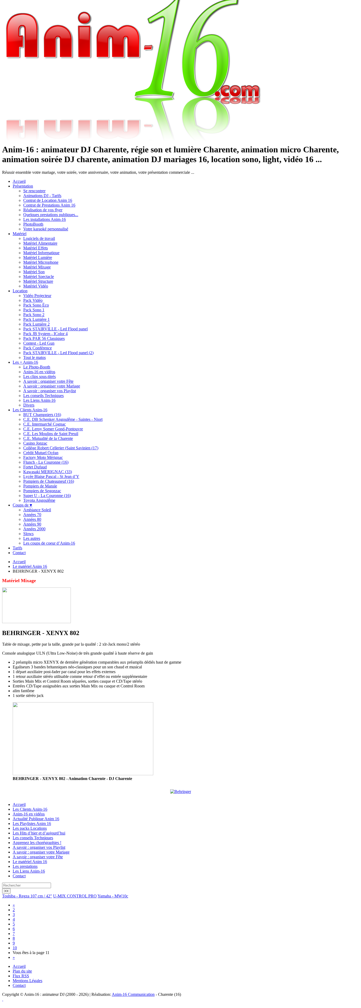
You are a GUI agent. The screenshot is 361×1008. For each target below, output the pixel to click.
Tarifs (17, 548)
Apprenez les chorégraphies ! (37, 842)
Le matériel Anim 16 (30, 566)
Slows (28, 533)
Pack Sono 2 (33, 314)
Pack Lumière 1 (36, 319)
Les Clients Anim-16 (30, 410)
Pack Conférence (37, 348)
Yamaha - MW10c (113, 896)
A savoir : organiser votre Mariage (51, 386)
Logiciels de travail (39, 238)
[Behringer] (180, 791)
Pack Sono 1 (33, 310)
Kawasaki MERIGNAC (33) (47, 471)
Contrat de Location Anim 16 (47, 200)
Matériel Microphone (40, 262)
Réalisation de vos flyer (42, 210)
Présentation (23, 186)
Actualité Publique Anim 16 (36, 819)
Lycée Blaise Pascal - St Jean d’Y (51, 476)
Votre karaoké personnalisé (45, 229)
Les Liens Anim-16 (39, 400)
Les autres (31, 538)
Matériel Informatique (41, 252)
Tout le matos (34, 357)
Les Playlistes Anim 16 (32, 823)
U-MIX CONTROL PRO (75, 896)
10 (15, 948)
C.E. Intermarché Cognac (44, 424)
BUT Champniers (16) (42, 414)
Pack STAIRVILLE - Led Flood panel (55, 329)
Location (20, 291)
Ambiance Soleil (37, 510)
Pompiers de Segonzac (42, 491)
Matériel (19, 233)
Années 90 (32, 524)
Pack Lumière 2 (36, 324)
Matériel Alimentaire (40, 243)
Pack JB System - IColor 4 (45, 333)
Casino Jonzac (35, 443)
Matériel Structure (38, 281)
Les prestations (25, 866)
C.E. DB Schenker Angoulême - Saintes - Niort (63, 419)
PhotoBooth (33, 224)
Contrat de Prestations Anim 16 (49, 205)
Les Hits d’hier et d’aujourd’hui (39, 833)
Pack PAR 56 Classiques (44, 338)
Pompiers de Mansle (40, 486)
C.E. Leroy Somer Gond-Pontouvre (53, 429)
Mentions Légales (27, 980)
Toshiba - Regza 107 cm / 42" (27, 896)
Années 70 (32, 514)
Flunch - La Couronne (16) (45, 462)
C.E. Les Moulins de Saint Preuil (50, 433)
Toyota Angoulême (39, 500)
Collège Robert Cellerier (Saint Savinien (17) (60, 448)
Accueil (19, 181)
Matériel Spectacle (38, 276)
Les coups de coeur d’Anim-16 (49, 543)
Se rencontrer (34, 191)
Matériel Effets (35, 248)
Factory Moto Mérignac (43, 457)
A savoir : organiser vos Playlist (49, 391)
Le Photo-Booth (36, 367)
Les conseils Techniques (43, 395)
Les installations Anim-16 (44, 219)
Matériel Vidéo (35, 286)
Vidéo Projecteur (37, 295)
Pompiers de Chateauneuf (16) (48, 481)
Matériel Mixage (37, 267)
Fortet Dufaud (35, 467)
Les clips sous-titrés (39, 376)
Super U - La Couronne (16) (47, 495)
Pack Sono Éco (36, 305)
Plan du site (22, 971)
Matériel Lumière (37, 257)
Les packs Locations (30, 828)
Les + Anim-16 (25, 362)
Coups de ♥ (22, 505)
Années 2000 (34, 529)
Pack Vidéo (33, 300)
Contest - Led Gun (38, 343)
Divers (28, 405)
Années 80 (32, 519)
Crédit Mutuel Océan (40, 452)
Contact (19, 552)
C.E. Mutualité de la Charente (48, 438)
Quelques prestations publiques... (50, 214)
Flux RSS (21, 976)
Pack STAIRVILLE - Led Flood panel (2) (58, 352)
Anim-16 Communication (133, 994)
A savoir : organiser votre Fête (48, 381)
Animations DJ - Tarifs (42, 195)
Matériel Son (34, 272)
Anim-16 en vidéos (39, 372)
